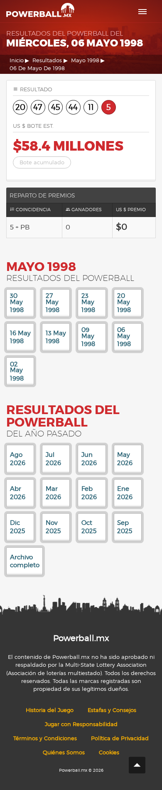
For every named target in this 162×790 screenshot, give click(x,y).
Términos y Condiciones (45, 738)
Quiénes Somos (64, 752)
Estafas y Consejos (112, 710)
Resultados (47, 60)
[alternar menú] (142, 12)
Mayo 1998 (85, 60)
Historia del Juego (50, 710)
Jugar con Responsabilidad (81, 724)
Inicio (17, 60)
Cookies (109, 752)
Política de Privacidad (120, 738)
